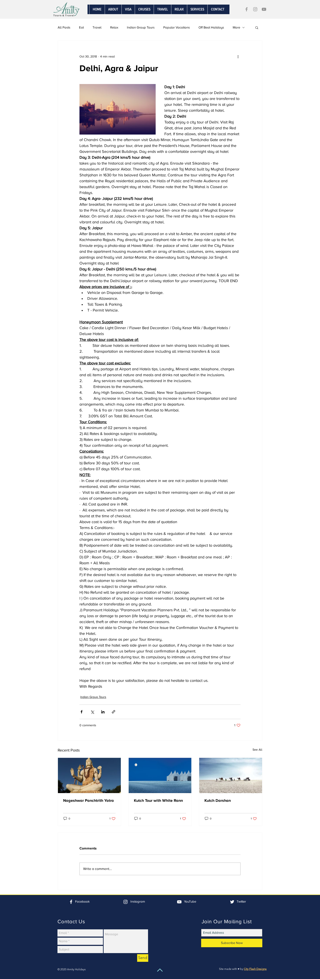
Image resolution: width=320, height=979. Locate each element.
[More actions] (238, 56)
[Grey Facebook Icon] (246, 9)
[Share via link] (113, 712)
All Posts (64, 27)
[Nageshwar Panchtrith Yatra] (89, 775)
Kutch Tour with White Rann (158, 800)
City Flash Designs (255, 969)
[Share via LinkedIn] (103, 712)
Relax (114, 27)
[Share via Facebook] (81, 712)
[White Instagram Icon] (125, 902)
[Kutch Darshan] (230, 775)
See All (257, 749)
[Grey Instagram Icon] (255, 9)
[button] (197, 9)
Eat (81, 27)
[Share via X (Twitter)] (92, 712)
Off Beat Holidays (211, 27)
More (236, 27)
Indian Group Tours (141, 27)
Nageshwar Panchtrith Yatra (88, 800)
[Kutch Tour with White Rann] (160, 775)
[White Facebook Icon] (71, 902)
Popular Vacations (176, 27)
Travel (97, 27)
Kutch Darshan (217, 800)
